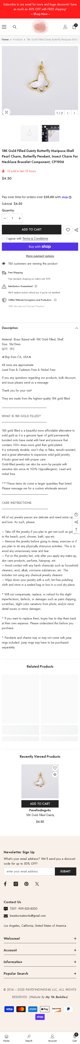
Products (17, 39)
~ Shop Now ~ (40, 14)
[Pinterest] (26, 884)
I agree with (14, 239)
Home (5, 39)
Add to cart (32, 229)
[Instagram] (16, 884)
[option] (40, 80)
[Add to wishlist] (68, 229)
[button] (67, 113)
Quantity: (8, 210)
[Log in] (65, 27)
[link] (20, 732)
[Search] (14, 27)
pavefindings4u (40, 810)
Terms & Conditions (35, 238)
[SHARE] (75, 230)
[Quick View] (55, 774)
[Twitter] (37, 884)
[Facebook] (5, 884)
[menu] (4, 27)
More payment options (40, 256)
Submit (65, 871)
